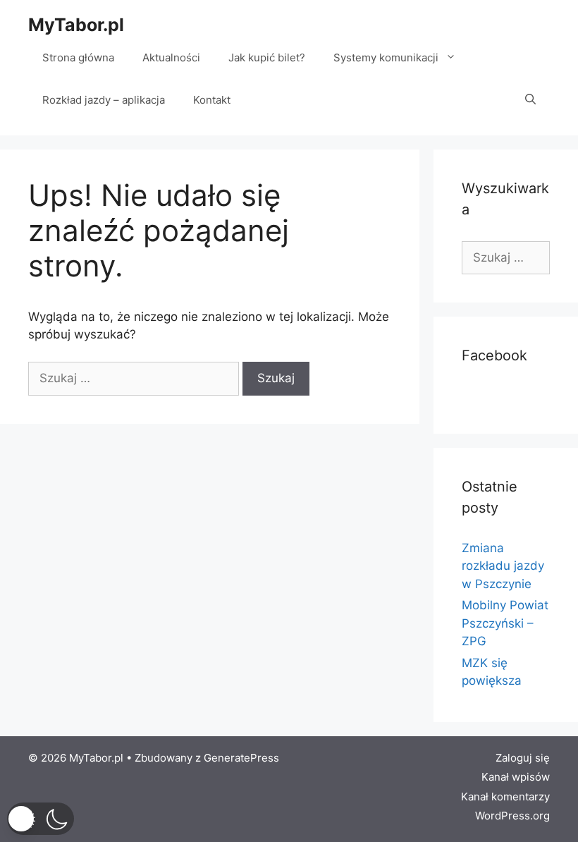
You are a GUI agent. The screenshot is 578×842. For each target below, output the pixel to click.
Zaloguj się (523, 757)
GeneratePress (241, 757)
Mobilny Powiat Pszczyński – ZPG (505, 623)
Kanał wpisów (515, 776)
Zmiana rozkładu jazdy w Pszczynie (503, 566)
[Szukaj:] (135, 378)
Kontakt (211, 99)
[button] (40, 819)
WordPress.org (512, 815)
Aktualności (171, 57)
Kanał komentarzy (505, 796)
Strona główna (78, 57)
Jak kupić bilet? (266, 57)
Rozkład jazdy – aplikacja (103, 99)
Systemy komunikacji (385, 57)
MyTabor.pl (76, 24)
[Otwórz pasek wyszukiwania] (530, 100)
